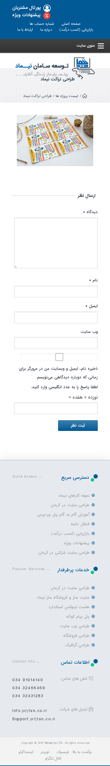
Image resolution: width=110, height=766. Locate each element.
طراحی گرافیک (77, 645)
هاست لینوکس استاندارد (69, 607)
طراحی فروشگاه (76, 636)
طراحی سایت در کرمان (70, 505)
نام (93, 280)
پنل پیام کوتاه (78, 616)
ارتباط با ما (25, 30)
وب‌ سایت (89, 332)
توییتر (45, 752)
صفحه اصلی (71, 24)
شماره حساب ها (42, 24)
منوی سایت (85, 46)
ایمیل (91, 306)
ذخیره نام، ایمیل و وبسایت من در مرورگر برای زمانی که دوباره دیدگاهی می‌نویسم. (58, 373)
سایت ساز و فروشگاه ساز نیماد (63, 597)
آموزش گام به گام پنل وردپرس (63, 515)
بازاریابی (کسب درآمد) (76, 30)
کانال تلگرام (53, 758)
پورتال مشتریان (26, 8)
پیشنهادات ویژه (26, 15)
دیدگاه (90, 212)
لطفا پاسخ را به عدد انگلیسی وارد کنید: (64, 387)
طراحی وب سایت (75, 626)
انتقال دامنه (80, 524)
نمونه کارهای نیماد (74, 495)
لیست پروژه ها (67, 96)
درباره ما (46, 30)
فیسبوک (63, 752)
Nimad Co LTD (53, 743)
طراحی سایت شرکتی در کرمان (64, 553)
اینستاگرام (25, 752)
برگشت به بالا (82, 752)
